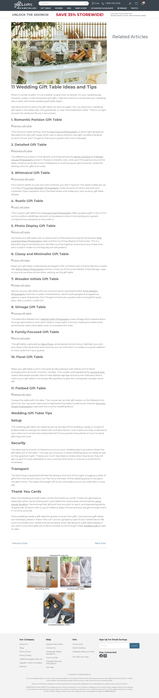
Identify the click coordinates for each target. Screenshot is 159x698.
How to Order (52, 657)
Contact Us (51, 648)
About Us (24, 644)
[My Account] (130, 3)
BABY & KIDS (81, 8)
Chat (97, 3)
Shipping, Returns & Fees (84, 651)
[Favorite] (136, 3)
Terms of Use (25, 651)
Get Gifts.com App (81, 657)
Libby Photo (47, 344)
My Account (78, 644)
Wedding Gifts (42, 589)
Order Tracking (79, 648)
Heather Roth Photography (55, 319)
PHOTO (134, 8)
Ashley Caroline (82, 157)
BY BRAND (122, 8)
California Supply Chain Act (31, 659)
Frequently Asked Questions (53, 652)
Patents (23, 666)
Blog (22, 648)
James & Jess (97, 372)
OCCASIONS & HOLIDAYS (102, 8)
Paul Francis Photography (64, 132)
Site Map (50, 667)
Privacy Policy (25, 655)
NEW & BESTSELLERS (26, 8)
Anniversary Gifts (76, 589)
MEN (69, 8)
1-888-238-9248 (112, 3)
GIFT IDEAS (46, 8)
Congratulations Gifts (59, 625)
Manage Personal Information (53, 662)
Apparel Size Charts (54, 644)
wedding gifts (91, 526)
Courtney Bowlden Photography (41, 188)
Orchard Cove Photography (56, 213)
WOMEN (59, 8)
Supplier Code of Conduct (31, 663)
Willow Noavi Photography (30, 269)
